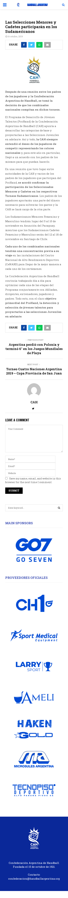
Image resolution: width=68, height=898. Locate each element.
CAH (34, 402)
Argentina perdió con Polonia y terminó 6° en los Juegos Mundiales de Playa (34, 348)
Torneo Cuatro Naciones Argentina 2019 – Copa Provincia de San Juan (34, 371)
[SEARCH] (59, 507)
